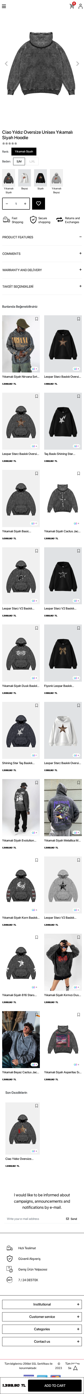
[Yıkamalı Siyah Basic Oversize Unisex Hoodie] (21, 498)
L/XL (32, 161)
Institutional (42, 1304)
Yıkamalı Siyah (24, 151)
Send (74, 1218)
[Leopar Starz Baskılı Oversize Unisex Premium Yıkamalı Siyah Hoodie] (21, 421)
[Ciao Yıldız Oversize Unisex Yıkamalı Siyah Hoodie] (22, 1128)
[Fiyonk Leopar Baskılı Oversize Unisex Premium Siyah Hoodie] (63, 653)
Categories (42, 1329)
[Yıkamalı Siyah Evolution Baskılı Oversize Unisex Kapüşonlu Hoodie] (21, 807)
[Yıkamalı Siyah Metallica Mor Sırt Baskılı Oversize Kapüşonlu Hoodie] (63, 807)
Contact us (42, 1341)
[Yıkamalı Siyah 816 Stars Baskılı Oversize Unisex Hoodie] (21, 962)
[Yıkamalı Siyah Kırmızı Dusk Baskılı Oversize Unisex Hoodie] (63, 962)
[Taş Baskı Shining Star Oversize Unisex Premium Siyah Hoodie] (63, 421)
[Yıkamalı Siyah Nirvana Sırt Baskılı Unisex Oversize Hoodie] (21, 343)
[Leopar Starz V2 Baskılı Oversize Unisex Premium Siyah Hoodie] (63, 575)
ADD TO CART (54, 1386)
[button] (6, 63)
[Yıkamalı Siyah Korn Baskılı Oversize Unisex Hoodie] (21, 885)
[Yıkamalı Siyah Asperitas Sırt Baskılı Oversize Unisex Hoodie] (63, 1039)
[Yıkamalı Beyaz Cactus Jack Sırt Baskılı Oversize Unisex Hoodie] (21, 1039)
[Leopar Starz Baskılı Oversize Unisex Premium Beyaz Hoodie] (63, 730)
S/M (19, 161)
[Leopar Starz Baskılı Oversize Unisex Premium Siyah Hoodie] (63, 343)
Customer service (42, 1317)
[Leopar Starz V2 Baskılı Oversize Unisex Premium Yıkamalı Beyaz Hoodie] (63, 885)
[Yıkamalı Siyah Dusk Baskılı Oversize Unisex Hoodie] (21, 653)
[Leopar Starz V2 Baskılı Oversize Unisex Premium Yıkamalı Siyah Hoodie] (21, 575)
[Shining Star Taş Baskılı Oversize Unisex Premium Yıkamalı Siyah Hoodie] (21, 730)
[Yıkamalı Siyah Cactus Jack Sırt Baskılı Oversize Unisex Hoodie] (63, 498)
